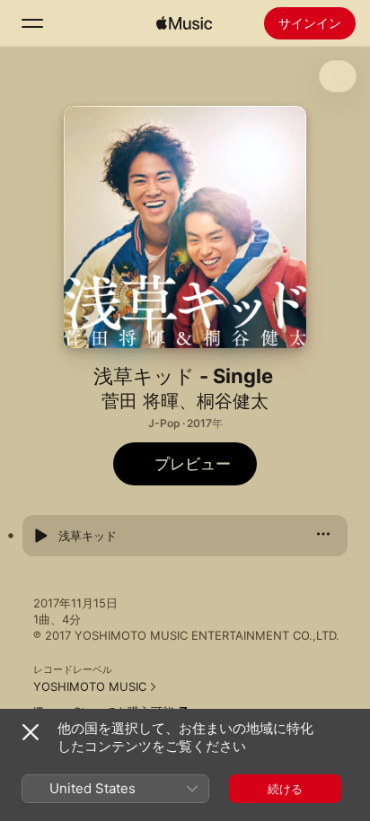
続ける (285, 789)
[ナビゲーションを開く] (32, 23)
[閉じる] (30, 732)
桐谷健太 (233, 401)
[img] (184, 23)
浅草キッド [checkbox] (87, 535)
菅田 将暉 (140, 401)
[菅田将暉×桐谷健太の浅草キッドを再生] (40, 536)
